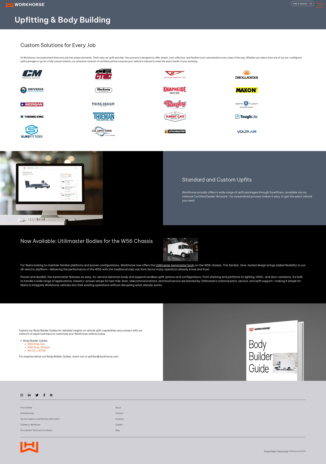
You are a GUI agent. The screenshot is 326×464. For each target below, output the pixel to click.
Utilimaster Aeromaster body (175, 265)
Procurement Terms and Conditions (36, 430)
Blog (118, 430)
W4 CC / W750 (36, 350)
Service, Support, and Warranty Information (39, 419)
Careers (119, 424)
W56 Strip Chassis (38, 347)
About (118, 407)
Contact (119, 413)
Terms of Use (282, 451)
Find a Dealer (26, 407)
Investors (120, 419)
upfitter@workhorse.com (103, 356)
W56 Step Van (36, 344)
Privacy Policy (270, 451)
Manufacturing (27, 413)
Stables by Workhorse (30, 424)
